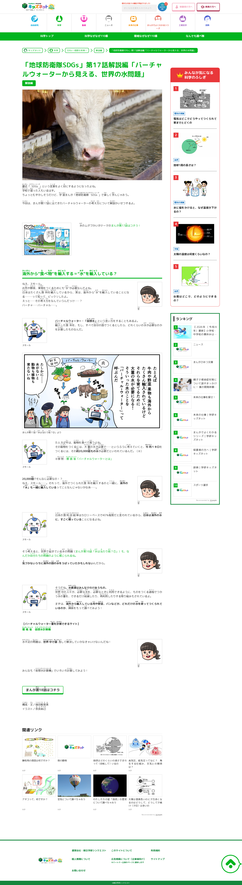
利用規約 (155, 850)
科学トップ (47, 36)
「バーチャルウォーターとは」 (89, 459)
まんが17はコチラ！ (126, 225)
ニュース (109, 25)
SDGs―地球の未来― (77, 50)
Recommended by (148, 814)
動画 (84, 25)
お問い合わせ (79, 870)
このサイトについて (121, 850)
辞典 (207, 25)
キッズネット (34, 50)
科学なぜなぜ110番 (96, 36)
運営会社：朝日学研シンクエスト (89, 850)
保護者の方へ (186, 6)
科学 (59, 25)
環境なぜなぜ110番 (145, 36)
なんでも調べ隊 (195, 36)
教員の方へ (210, 6)
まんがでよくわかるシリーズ (158, 27)
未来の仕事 (133, 25)
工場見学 (183, 25)
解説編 (99, 50)
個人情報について (81, 859)
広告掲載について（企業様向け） (128, 860)
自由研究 (35, 25)
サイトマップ (158, 859)
